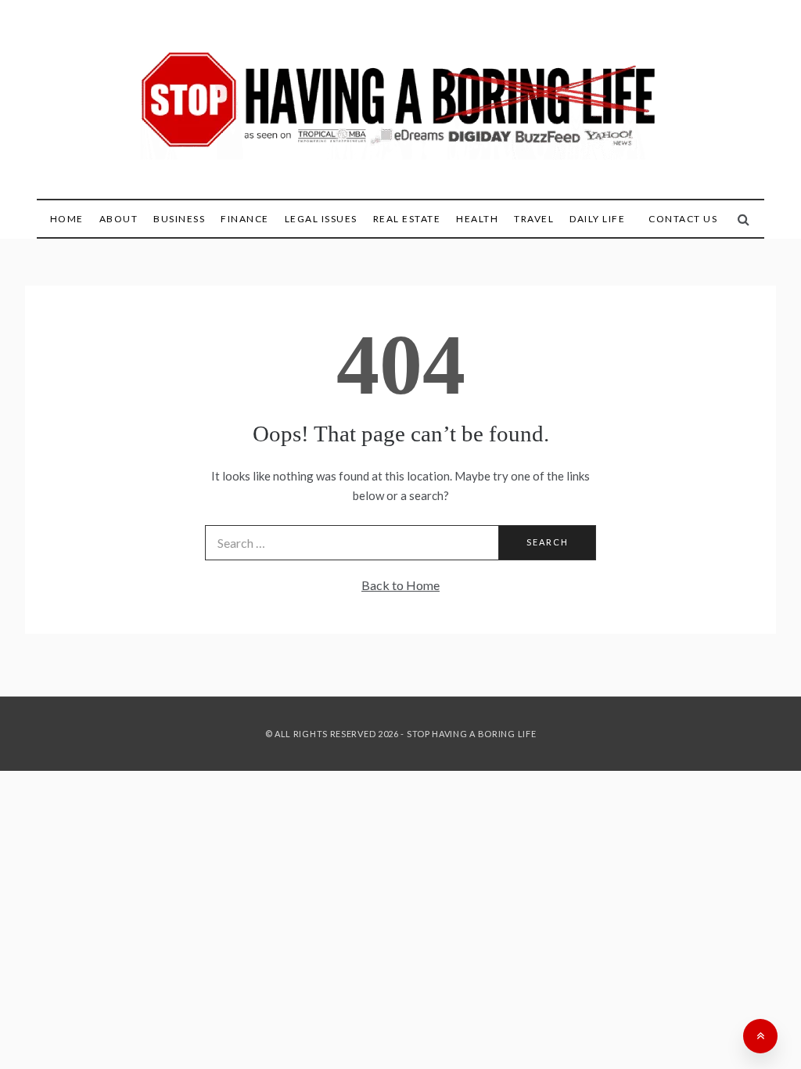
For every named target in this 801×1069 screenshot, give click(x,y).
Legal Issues (321, 219)
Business (179, 219)
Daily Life (597, 219)
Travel (534, 219)
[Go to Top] (760, 1036)
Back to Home (400, 585)
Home (67, 219)
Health (477, 219)
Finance (245, 219)
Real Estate (407, 219)
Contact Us (682, 219)
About (118, 219)
